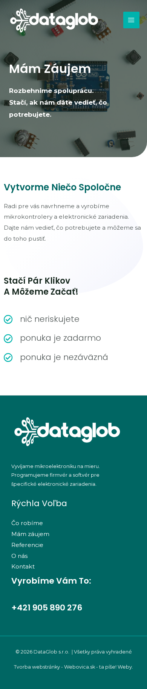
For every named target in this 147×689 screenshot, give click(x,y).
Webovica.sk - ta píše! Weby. (98, 667)
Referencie (27, 544)
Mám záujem (30, 534)
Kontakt (23, 566)
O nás (19, 555)
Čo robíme (27, 523)
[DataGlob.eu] (55, 20)
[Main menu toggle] (131, 20)
